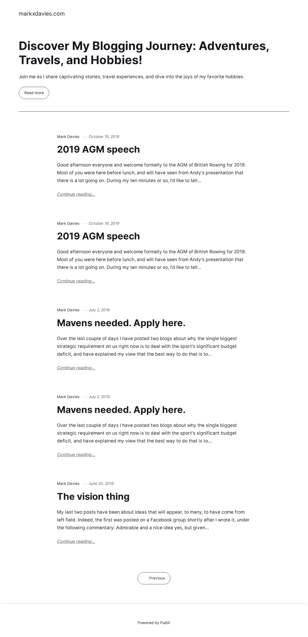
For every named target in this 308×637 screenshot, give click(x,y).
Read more (34, 92)
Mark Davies (68, 136)
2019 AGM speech (98, 149)
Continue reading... (76, 194)
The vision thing (93, 496)
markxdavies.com (42, 13)
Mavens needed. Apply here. (121, 322)
